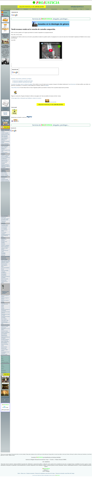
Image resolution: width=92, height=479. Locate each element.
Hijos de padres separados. (3, 148)
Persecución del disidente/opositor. (4, 335)
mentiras (19, 78)
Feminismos (3, 237)
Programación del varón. (5, 134)
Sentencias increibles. (4, 270)
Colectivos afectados (5, 145)
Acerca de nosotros (34, 475)
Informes (75, 9)
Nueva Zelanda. (4, 318)
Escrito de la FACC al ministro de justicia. (5, 160)
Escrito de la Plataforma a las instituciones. (5, 158)
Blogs (2, 358)
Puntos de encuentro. (4, 278)
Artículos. (3, 131)
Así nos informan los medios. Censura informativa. (4, 139)
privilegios (29, 78)
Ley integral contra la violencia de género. (4, 225)
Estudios (2, 302)
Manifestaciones (4, 176)
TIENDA (7, 127)
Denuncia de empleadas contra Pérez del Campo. (23, 80)
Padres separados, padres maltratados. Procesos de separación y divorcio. (5, 261)
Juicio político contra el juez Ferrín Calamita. (5, 219)
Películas (2, 366)
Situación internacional (5, 256)
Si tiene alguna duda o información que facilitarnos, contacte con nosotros (26, 98)
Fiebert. (2, 306)
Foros (2, 356)
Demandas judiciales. (5, 168)
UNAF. (2, 345)
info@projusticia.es (77, 6)
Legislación (3, 223)
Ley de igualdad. (4, 228)
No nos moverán (52, 102)
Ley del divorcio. (4, 227)
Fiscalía (2, 269)
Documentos (65, 9)
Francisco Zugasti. (4, 174)
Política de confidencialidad (45, 475)
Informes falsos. (4, 280)
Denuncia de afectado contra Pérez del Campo (65, 473)
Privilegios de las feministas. (4, 242)
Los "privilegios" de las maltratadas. (5, 352)
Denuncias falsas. (4, 346)
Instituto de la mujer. (4, 326)
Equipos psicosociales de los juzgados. (5, 277)
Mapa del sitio (39, 475)
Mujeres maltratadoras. (5, 143)
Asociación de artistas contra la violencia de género (21, 84)
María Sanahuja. (4, 172)
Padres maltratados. (4, 146)
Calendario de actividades (5, 109)
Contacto (87, 9)
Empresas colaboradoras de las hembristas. (5, 333)
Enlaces (2, 360)
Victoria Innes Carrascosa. (3, 222)
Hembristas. (13, 78)
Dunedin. (2, 308)
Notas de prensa (7, 9)
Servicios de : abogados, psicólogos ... (50, 19)
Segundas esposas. (4, 152)
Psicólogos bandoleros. (5, 339)
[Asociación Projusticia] (5, 400)
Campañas (3, 153)
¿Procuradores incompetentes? (3, 275)
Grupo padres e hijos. (4, 320)
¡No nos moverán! (5, 397)
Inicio (19, 473)
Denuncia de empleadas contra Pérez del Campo (45, 473)
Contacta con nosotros (52, 475)
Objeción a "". (5, 156)
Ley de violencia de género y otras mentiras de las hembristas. (5, 341)
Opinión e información (5, 130)
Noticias (34, 9)
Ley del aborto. (3, 232)
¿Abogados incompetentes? (3, 272)
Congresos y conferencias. (3, 171)
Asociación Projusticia (5, 399)
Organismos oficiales (4, 362)
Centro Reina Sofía (15, 87)
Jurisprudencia (54, 9)
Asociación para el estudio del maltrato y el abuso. (5, 322)
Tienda (2, 368)
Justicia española (4, 259)
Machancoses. (3, 217)
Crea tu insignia (5, 401)
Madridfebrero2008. (4, 179)
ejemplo (47, 85)
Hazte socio (23, 473)
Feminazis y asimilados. (5, 245)
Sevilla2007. (3, 178)
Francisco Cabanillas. (4, 175)
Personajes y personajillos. (3, 253)
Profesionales (3, 370)
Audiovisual (42, 9)
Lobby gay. (3, 255)
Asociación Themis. (4, 331)
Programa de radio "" (5, 292)
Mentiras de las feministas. (3, 240)
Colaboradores (3, 372)
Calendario (25, 9)
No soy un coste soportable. (4, 163)
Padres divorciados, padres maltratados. (4, 136)
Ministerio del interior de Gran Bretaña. (5, 310)
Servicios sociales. (4, 354)
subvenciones (73, 84)
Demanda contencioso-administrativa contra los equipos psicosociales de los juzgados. (5, 166)
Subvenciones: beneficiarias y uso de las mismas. (5, 328)
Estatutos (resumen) (30, 473)
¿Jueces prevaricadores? (5, 267)
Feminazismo (3, 257)
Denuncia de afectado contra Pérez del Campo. (22, 82)
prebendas (24, 78)
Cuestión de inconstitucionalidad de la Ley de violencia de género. (5, 235)
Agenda (17, 9)
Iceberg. (2, 305)
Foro (81, 9)
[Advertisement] (5, 81)
